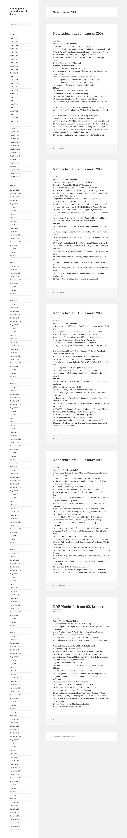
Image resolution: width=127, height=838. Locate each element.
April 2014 (13, 463)
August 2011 (14, 574)
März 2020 (13, 221)
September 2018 (15, 280)
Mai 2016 (13, 377)
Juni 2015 (13, 415)
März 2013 (13, 508)
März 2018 (13, 301)
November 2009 (15, 646)
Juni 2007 (13, 747)
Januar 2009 (14, 681)
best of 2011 (14, 80)
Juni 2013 (13, 498)
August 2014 (14, 449)
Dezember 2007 (15, 726)
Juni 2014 (13, 456)
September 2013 (15, 487)
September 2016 (15, 363)
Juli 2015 (13, 411)
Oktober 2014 (14, 442)
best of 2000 (14, 42)
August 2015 (14, 408)
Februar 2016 (14, 387)
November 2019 (15, 235)
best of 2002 (14, 49)
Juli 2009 (13, 660)
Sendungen (61, 148)
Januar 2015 (14, 432)
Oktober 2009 (14, 650)
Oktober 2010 (14, 608)
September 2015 (15, 404)
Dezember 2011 (15, 560)
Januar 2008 (14, 723)
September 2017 (15, 321)
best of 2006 (14, 63)
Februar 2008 (14, 719)
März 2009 (13, 674)
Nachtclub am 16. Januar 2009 (78, 313)
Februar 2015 (14, 429)
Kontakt (12, 128)
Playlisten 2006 (15, 135)
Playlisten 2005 (15, 132)
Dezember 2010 (15, 601)
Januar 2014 (14, 474)
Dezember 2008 (15, 684)
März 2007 (13, 757)
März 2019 (13, 263)
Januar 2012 (14, 557)
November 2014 (15, 439)
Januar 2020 (14, 228)
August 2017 (14, 325)
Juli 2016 (13, 370)
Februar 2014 (14, 470)
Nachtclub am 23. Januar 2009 (78, 169)
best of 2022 (14, 121)
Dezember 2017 (15, 311)
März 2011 (13, 591)
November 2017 (15, 314)
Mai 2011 (13, 584)
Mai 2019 (13, 256)
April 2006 (13, 795)
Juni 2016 (13, 373)
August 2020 (14, 204)
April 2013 (13, 505)
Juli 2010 (13, 619)
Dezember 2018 (15, 270)
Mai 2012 (13, 543)
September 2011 (15, 570)
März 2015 (13, 425)
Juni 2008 (13, 705)
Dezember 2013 (15, 477)
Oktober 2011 (14, 567)
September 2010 (15, 612)
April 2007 (13, 754)
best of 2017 (14, 101)
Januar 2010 (14, 640)
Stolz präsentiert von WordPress (63, 736)
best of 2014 (14, 90)
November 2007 (15, 729)
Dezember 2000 (15, 830)
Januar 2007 (14, 764)
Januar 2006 (14, 806)
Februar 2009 (14, 678)
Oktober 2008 (14, 691)
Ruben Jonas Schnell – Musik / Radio (19, 11)
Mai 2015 (13, 418)
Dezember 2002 (15, 823)
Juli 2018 (13, 287)
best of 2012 (14, 83)
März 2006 (13, 799)
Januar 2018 (14, 308)
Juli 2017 (13, 328)
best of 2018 (14, 104)
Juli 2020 (13, 207)
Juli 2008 (13, 702)
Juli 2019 (13, 249)
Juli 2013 (13, 494)
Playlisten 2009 (15, 146)
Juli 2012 (13, 536)
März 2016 (13, 384)
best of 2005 (14, 59)
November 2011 (15, 563)
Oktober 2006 (14, 774)
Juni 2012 (13, 539)
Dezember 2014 (15, 436)
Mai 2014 (13, 460)
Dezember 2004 (15, 816)
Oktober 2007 (14, 733)
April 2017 (13, 339)
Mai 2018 (13, 294)
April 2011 (13, 588)
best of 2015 (14, 94)
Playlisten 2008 (15, 142)
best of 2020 (14, 114)
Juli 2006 (13, 785)
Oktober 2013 (14, 484)
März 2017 (13, 342)
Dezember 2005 (15, 809)
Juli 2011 (13, 577)
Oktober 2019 (14, 238)
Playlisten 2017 (15, 173)
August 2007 (14, 740)
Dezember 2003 (15, 819)
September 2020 (15, 200)
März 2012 (13, 550)
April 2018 (13, 297)
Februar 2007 (14, 761)
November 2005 (15, 812)
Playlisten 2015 (15, 166)
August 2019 (14, 245)
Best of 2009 (14, 73)
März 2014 (13, 467)
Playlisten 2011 (15, 152)
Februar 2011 (14, 595)
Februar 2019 (14, 266)
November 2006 (15, 771)
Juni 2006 (13, 788)
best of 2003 (14, 52)
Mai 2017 (13, 335)
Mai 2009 (13, 667)
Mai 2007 (13, 750)
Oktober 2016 (14, 359)
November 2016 (15, 356)
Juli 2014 (13, 453)
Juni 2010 (13, 622)
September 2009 (15, 653)
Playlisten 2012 (15, 156)
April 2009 (13, 671)
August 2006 (14, 781)
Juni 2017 (13, 332)
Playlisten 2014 (15, 163)
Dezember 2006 (15, 767)
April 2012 (13, 546)
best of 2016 (14, 97)
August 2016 (14, 366)
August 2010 (14, 615)
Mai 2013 (13, 501)
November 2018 (15, 273)
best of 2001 (14, 45)
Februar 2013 (14, 512)
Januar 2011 (14, 598)
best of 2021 (14, 118)
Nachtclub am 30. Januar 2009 (78, 33)
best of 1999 (14, 38)
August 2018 (14, 283)
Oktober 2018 (14, 276)
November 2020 (15, 193)
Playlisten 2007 (15, 139)
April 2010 (13, 629)
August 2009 (14, 657)
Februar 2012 (14, 553)
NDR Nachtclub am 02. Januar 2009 (78, 608)
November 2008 (15, 688)
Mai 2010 (13, 626)
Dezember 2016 (15, 353)
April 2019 (13, 259)
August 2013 (14, 491)
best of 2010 (14, 76)
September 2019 (15, 242)
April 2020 (13, 218)
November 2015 (15, 397)
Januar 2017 (14, 349)
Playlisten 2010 (15, 149)
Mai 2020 (13, 214)
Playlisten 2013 (15, 159)
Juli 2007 (13, 743)
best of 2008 (14, 69)
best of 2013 (14, 87)
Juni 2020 (13, 211)
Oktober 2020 (14, 197)
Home (12, 125)
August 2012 (14, 532)
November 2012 (15, 522)
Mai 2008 (13, 709)
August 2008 (14, 698)
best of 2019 (14, 107)
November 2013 (15, 480)
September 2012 (15, 529)
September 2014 (15, 446)
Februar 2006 (14, 802)
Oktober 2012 (14, 525)
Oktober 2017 (14, 318)
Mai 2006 (13, 792)
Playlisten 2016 (15, 170)
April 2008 (13, 712)
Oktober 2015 (14, 401)
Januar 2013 (14, 515)
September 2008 (15, 695)
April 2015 (13, 422)
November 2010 (15, 605)
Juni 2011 (13, 581)
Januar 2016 (14, 391)
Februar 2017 (14, 346)
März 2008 (13, 716)
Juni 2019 (13, 252)
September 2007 (15, 736)
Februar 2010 (14, 636)
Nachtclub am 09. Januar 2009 (78, 460)
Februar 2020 (14, 225)
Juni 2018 (13, 290)
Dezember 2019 (15, 231)
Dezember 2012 (15, 519)
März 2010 (13, 633)
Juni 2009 (13, 664)
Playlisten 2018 (15, 177)
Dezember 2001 (15, 826)
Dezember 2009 (15, 643)
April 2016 (13, 380)
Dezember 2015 (15, 394)
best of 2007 (14, 66)
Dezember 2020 (15, 190)
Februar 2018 (14, 304)
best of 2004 (14, 56)
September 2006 (15, 778)
